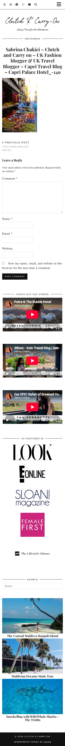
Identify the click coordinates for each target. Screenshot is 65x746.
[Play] (7, 327)
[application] (32, 314)
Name (7, 218)
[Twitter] (4, 4)
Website (7, 248)
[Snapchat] (23, 4)
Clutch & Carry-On (32, 20)
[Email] (29, 4)
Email (7, 233)
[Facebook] (17, 4)
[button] (60, 5)
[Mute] (52, 327)
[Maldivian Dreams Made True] (32, 656)
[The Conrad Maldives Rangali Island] (32, 615)
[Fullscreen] (57, 327)
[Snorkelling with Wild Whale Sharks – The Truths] (32, 696)
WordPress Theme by (32, 742)
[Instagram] (11, 4)
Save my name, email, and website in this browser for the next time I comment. (32, 265)
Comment (10, 178)
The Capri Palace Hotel (15, 146)
